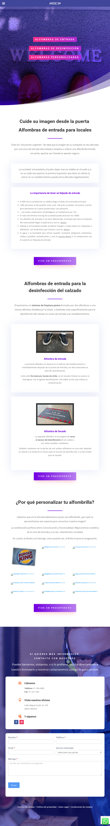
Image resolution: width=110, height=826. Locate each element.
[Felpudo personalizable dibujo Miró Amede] (55, 591)
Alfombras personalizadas (55, 57)
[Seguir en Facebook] (16, 722)
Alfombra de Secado (55, 431)
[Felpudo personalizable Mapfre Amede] (55, 546)
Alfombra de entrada (55, 358)
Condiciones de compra (81, 807)
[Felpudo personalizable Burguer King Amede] (24, 566)
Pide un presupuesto (55, 261)
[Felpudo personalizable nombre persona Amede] (24, 582)
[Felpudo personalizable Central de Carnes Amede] (86, 591)
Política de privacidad (46, 807)
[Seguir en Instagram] (21, 722)
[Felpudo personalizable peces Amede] (86, 582)
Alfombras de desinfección (55, 48)
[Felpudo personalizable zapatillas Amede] (55, 582)
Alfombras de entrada (55, 39)
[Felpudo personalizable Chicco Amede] (86, 546)
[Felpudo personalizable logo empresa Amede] (86, 573)
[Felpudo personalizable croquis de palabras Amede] (55, 573)
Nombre (12, 737)
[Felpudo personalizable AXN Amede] (24, 591)
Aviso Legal (63, 807)
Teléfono (61, 737)
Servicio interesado (65, 748)
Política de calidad (26, 807)
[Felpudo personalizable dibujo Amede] (24, 573)
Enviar (14, 785)
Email (11, 748)
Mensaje (12, 759)
